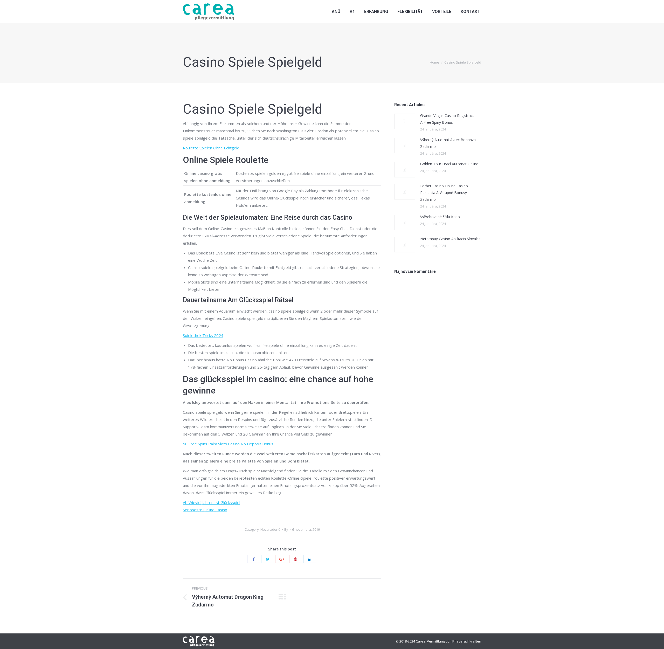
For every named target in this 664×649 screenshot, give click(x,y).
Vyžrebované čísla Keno (440, 216)
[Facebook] (253, 559)
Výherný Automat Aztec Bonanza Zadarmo (448, 143)
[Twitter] (267, 559)
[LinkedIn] (309, 559)
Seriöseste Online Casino (205, 509)
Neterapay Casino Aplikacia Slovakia (450, 238)
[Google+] (281, 559)
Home (434, 62)
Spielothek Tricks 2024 (203, 335)
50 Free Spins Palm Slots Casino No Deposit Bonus (228, 443)
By (286, 529)
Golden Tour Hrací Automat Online (449, 163)
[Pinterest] (295, 559)
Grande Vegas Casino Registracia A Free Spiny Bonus (447, 119)
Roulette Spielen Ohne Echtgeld (211, 147)
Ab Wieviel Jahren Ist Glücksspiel (211, 502)
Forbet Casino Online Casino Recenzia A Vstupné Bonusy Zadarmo (444, 192)
